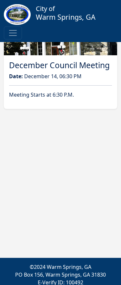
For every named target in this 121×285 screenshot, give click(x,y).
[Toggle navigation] (13, 32)
